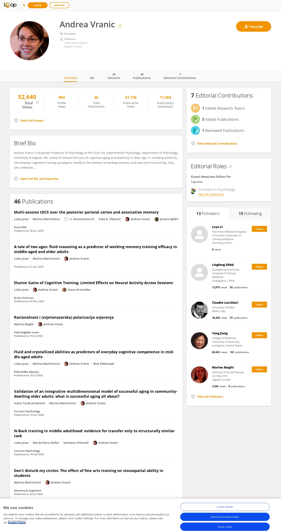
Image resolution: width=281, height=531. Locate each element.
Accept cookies (225, 526)
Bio (92, 78)
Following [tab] (250, 213)
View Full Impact (32, 120)
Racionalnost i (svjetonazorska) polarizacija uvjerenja (64, 317)
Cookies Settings (225, 507)
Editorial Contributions (180, 76)
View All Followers (210, 397)
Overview (70, 78)
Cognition (197, 182)
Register (59, 5)
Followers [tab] (207, 213)
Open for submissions (211, 194)
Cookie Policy (17, 522)
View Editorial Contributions (217, 143)
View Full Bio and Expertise (39, 179)
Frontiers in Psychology (217, 189)
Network (114, 76)
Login (37, 5)
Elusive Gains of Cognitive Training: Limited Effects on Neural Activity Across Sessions (93, 282)
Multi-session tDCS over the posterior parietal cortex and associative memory (86, 212)
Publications (142, 76)
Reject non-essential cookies (225, 517)
